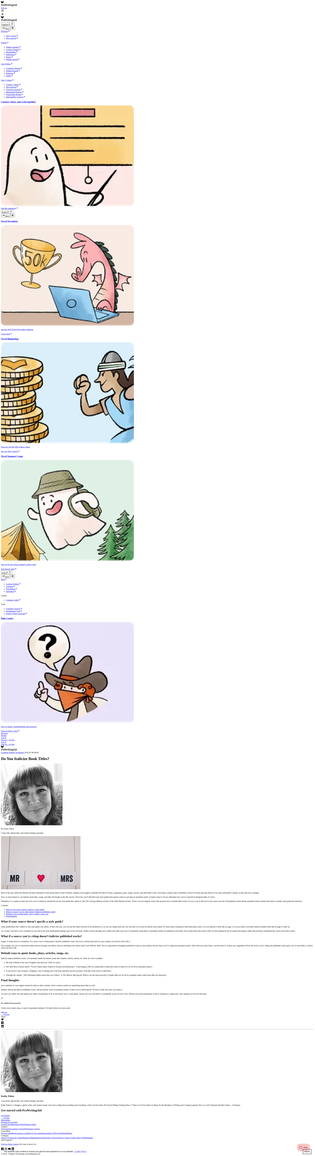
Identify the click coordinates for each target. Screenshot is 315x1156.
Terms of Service (52, 1138)
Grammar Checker (17, 1129)
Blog (14, 1133)
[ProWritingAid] (157, 4)
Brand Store (41, 1138)
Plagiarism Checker (32, 1129)
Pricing (4, 735)
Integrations (5, 1120)
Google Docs (6, 1124)
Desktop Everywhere (9, 1122)
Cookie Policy (75, 1138)
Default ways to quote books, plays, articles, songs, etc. (27, 914)
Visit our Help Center (9, 1144)
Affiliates (32, 1138)
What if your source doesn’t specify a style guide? (25, 910)
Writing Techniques (16, 753)
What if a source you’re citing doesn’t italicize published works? (31, 912)
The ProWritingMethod (63, 1133)
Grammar (5, 753)
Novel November (35, 1133)
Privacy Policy (64, 1138)
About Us (5, 1138)
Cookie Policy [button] (80, 1151)
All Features (5, 1129)
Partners (26, 1138)
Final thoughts (11, 916)
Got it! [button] (307, 1152)
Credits (9, 1133)
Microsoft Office (17, 1124)
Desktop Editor (30, 1124)
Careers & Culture (16, 1138)
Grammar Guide (22, 1133)
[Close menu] (12, 28)
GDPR (84, 1138)
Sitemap (90, 1138)
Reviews (4, 733)
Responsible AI (48, 1133)
